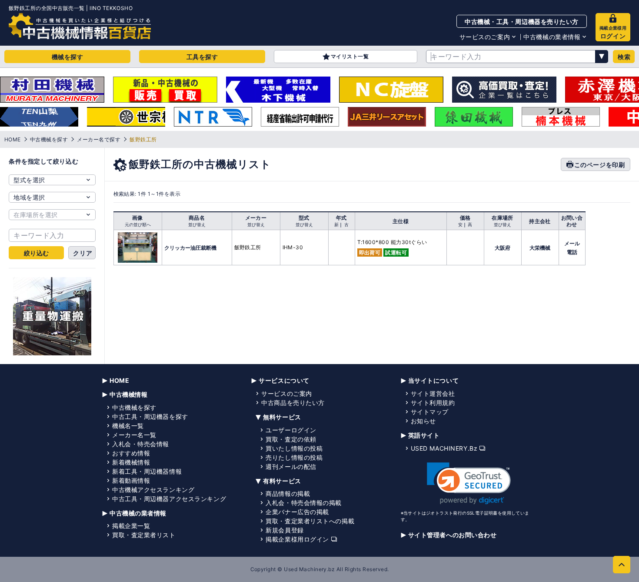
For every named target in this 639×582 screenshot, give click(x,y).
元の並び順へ (138, 224)
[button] (469, 483)
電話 (572, 252)
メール (572, 243)
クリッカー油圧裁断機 (190, 247)
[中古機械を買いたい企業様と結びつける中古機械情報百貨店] (80, 26)
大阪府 (502, 247)
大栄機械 (539, 247)
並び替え (197, 224)
